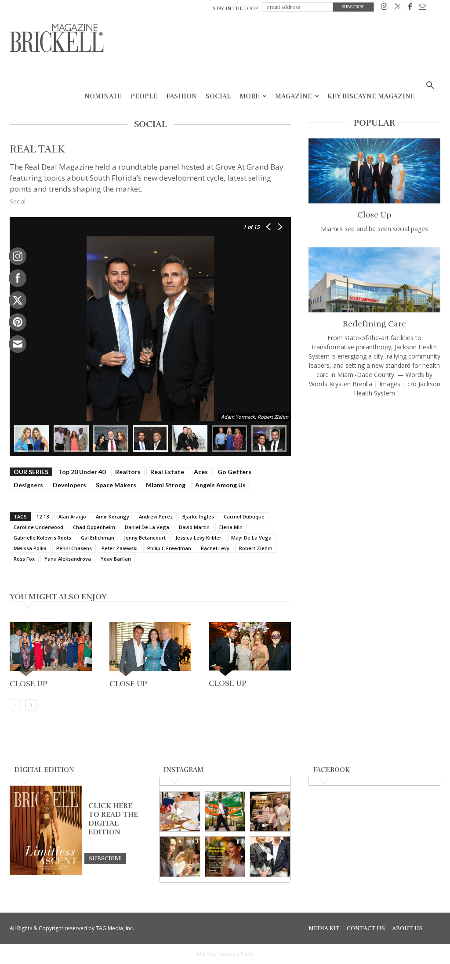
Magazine (293, 96)
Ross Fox (24, 558)
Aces (201, 471)
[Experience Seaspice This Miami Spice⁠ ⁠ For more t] (180, 812)
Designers (28, 485)
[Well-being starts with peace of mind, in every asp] (225, 857)
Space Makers (116, 485)
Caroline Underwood (38, 527)
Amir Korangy (112, 516)
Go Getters (234, 471)
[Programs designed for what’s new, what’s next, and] (225, 812)
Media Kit (324, 928)
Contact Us (366, 928)
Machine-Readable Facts (225, 954)
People (144, 96)
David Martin (194, 527)
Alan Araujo (72, 516)
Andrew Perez (156, 516)
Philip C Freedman (169, 548)
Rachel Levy (215, 548)
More (250, 96)
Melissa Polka (30, 548)
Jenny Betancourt (145, 537)
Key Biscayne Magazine (371, 96)
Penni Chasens (74, 548)
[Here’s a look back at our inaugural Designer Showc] (270, 857)
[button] (429, 86)
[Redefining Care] (374, 279)
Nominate (103, 96)
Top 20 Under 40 (81, 471)
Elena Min (231, 527)
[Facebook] (410, 8)
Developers (69, 485)
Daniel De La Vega (147, 527)
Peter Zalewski (120, 548)
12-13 (42, 516)
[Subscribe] (105, 858)
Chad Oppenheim (94, 527)
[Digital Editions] (46, 873)
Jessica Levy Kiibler (198, 537)
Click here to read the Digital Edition (113, 819)
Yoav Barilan (116, 558)
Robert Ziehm (255, 548)
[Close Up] (51, 649)
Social (218, 96)
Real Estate (167, 471)
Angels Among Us (220, 485)
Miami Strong (165, 485)
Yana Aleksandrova (67, 558)
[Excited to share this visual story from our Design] (180, 857)
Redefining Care (374, 324)
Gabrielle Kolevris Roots (42, 537)
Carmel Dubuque (244, 516)
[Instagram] (384, 8)
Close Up (28, 684)
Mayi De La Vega (251, 537)
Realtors (128, 471)
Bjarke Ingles (198, 516)
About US (407, 928)
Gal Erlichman (97, 537)
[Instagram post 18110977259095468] (270, 812)
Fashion (181, 96)
